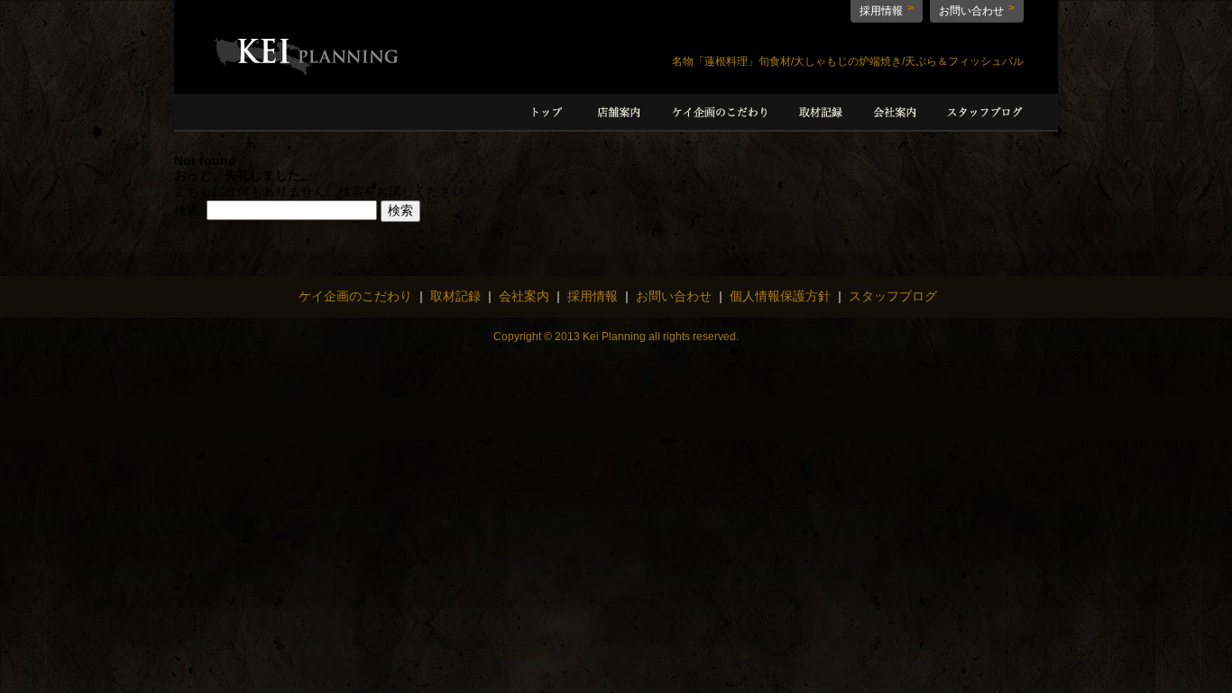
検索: (188, 210)
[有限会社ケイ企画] (307, 71)
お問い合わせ (971, 11)
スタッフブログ (893, 296)
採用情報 (881, 11)
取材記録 (455, 296)
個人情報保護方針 (780, 296)
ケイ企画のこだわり (355, 296)
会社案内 (524, 296)
